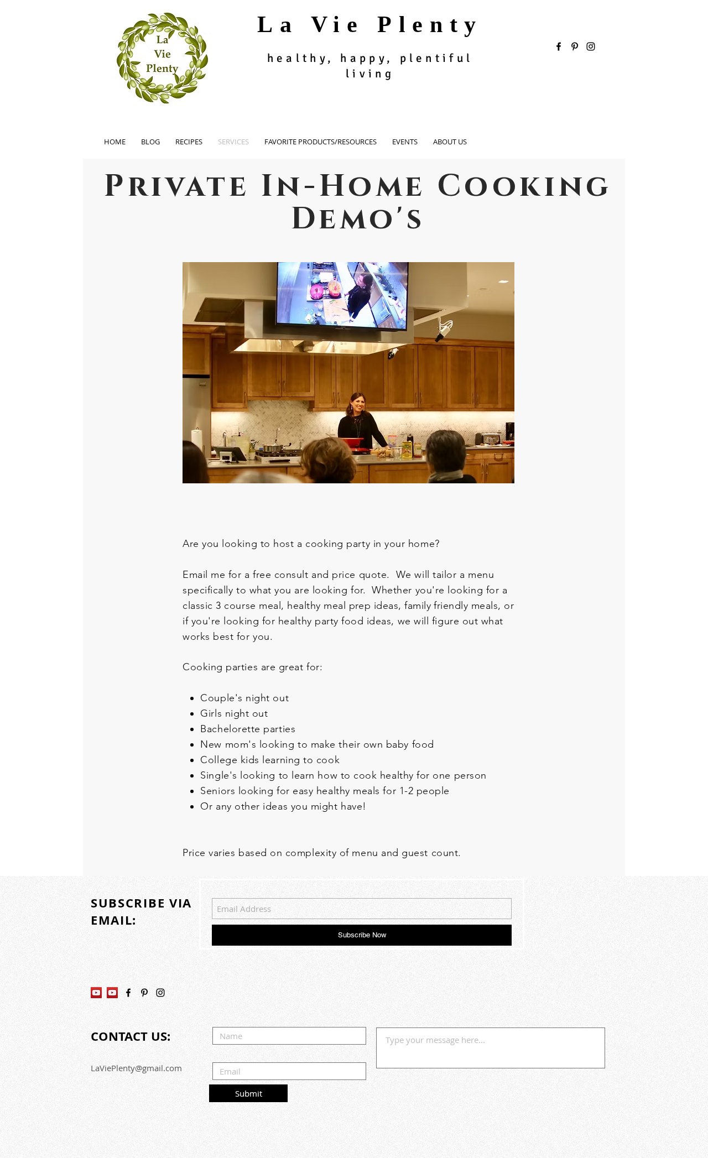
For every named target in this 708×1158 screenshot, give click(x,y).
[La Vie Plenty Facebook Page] (128, 992)
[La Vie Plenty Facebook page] (558, 46)
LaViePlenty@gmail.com (136, 1067)
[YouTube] (96, 992)
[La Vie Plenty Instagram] (160, 992)
